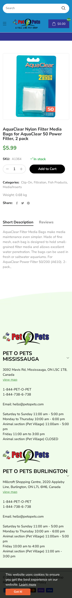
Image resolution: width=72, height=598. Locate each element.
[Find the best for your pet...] (63, 8)
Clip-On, (27, 182)
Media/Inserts (12, 187)
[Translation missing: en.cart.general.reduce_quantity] (7, 169)
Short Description (18, 222)
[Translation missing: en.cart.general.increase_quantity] (21, 169)
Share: (8, 203)
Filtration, (40, 182)
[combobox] (36, 8)
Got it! (18, 592)
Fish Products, (58, 182)
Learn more (27, 584)
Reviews (46, 222)
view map (10, 379)
